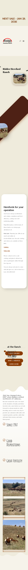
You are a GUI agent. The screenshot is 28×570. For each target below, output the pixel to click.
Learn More (14, 364)
